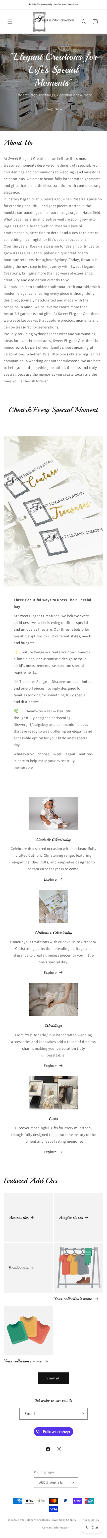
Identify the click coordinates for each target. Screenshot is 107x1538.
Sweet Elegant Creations (34, 1520)
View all (54, 1378)
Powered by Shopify (63, 1520)
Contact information (55, 1527)
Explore (50, 879)
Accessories (19, 1217)
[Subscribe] (81, 1414)
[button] (9, 21)
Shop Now (53, 109)
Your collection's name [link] (73, 1298)
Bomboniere (19, 1268)
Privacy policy (90, 1520)
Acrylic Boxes (71, 1217)
